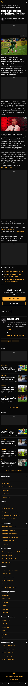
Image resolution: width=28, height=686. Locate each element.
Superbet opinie (6, 598)
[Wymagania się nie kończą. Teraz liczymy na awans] (14, 399)
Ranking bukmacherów (7, 580)
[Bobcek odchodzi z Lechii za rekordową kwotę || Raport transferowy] (14, 368)
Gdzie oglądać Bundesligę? (8, 544)
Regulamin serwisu (14, 679)
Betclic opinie (5, 609)
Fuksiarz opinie (5, 612)
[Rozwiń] (25, 476)
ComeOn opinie (5, 620)
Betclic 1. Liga (4, 365)
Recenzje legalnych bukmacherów (8, 592)
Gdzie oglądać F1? (6, 562)
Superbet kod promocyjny (8, 645)
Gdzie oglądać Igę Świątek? (9, 558)
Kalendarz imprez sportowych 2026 (11, 551)
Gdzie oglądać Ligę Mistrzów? (9, 533)
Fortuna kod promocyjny (8, 649)
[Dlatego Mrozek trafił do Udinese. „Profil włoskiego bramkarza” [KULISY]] (14, 389)
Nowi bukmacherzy (7, 584)
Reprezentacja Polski (7, 486)
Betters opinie (5, 637)
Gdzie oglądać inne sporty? (6, 548)
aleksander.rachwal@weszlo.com (16, 335)
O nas (6, 676)
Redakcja (11, 676)
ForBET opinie (5, 630)
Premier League (6, 497)
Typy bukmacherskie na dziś (9, 587)
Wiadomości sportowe (5, 476)
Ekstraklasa (14, 5)
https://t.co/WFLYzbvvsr (7, 229)
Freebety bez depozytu (8, 577)
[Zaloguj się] (26, 2)
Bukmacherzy (4, 567)
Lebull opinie (5, 605)
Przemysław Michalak (3, 371)
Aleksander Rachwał (18, 18)
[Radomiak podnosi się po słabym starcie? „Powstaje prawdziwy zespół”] (14, 463)
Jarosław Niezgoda (6, 341)
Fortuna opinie (5, 595)
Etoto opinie (5, 634)
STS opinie (4, 623)
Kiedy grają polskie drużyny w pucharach (12, 512)
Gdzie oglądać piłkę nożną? (6, 523)
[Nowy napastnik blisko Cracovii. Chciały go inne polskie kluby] (14, 379)
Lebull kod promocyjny (7, 656)
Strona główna (3, 5)
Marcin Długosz (2, 402)
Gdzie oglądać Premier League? (10, 537)
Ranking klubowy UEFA (7, 508)
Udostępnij (7, 311)
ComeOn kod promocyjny (8, 663)
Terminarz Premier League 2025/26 (11, 515)
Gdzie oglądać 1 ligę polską (8, 530)
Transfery (4, 505)
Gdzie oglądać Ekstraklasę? (9, 526)
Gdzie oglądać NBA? (7, 555)
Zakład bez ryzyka (6, 573)
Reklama (21, 676)
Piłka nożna (9, 5)
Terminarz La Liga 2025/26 (9, 519)
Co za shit (15, 303)
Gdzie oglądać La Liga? (8, 540)
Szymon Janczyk (3, 392)
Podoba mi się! (15, 298)
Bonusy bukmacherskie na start (10, 570)
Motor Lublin (15, 341)
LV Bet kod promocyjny (8, 652)
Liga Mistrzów (5, 490)
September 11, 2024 (6, 167)
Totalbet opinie (5, 627)
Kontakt (16, 676)
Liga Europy (3, 396)
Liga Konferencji (6, 493)
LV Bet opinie (5, 602)
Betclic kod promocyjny (8, 659)
